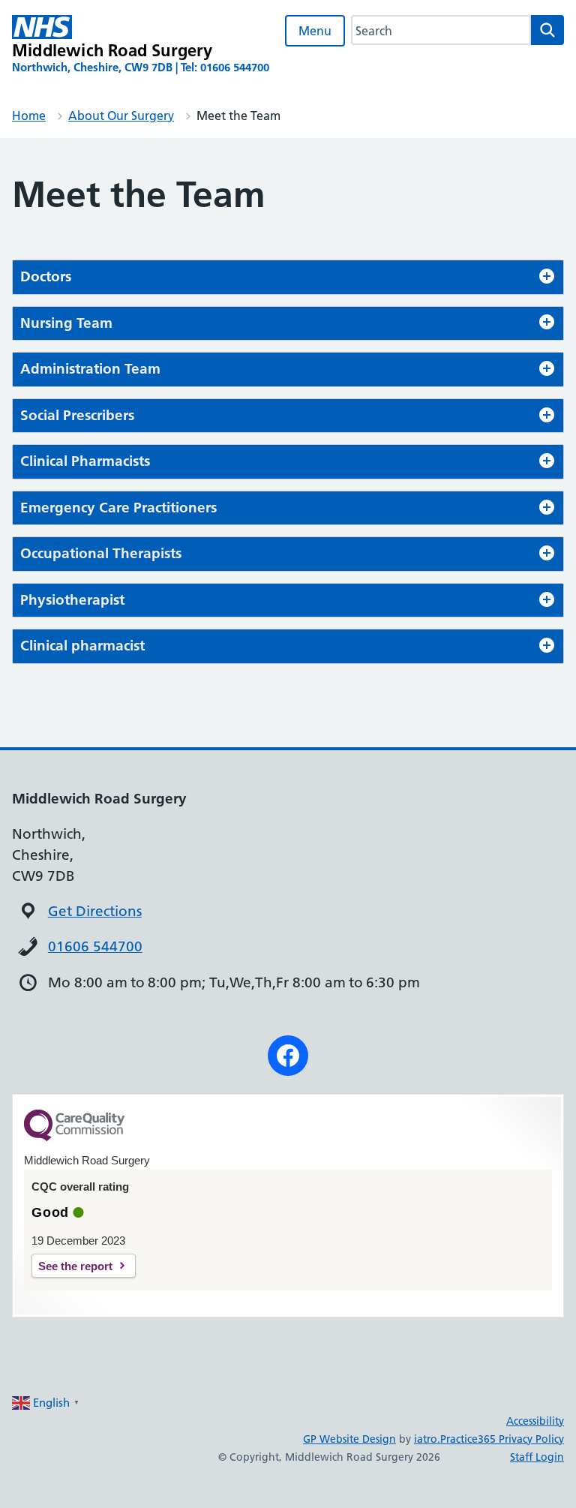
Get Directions (95, 911)
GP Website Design (349, 1439)
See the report (75, 1266)
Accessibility (535, 1421)
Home (29, 115)
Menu (315, 30)
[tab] (288, 277)
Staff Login (537, 1457)
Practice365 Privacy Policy (502, 1439)
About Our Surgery (121, 115)
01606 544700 (95, 946)
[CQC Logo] (74, 1137)
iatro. (427, 1439)
